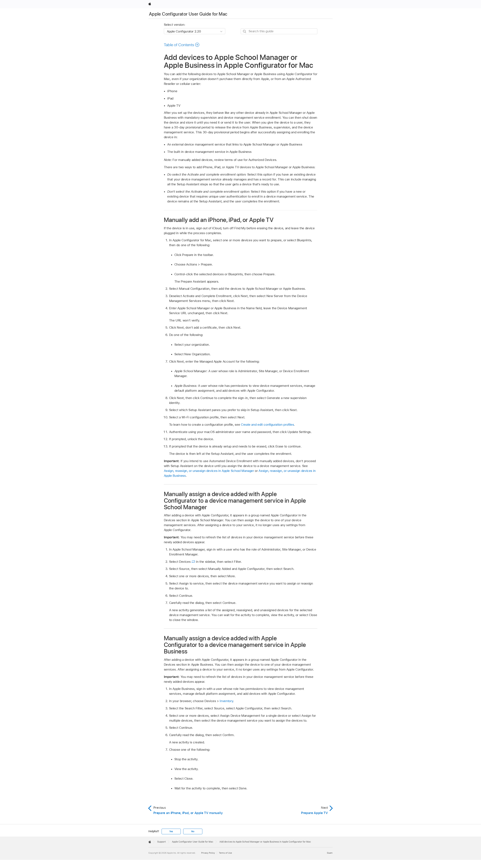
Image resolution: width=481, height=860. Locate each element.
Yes (171, 831)
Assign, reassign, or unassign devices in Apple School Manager (209, 471)
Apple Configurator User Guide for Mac (188, 14)
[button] (182, 44)
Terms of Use (225, 853)
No (192, 831)
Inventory (226, 701)
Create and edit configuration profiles (267, 424)
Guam (330, 853)
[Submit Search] (245, 31)
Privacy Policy (208, 853)
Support (161, 841)
